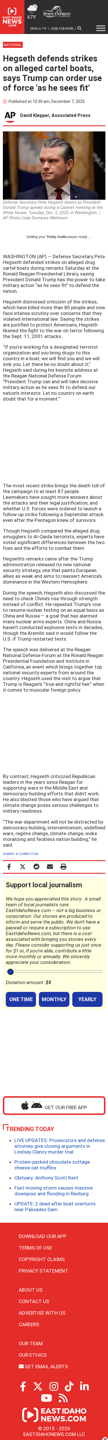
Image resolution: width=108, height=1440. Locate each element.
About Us (31, 1290)
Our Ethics (33, 1355)
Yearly (87, 999)
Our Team (31, 1343)
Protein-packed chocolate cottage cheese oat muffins (52, 1165)
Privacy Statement (43, 1271)
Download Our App (43, 1236)
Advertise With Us (42, 1313)
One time (21, 999)
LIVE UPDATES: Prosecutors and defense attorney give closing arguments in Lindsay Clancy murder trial (59, 1146)
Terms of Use (35, 1248)
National (13, 45)
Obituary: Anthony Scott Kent (46, 1178)
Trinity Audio (56, 237)
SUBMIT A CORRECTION (20, 854)
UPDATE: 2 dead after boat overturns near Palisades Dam (55, 1206)
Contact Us (34, 1301)
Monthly (54, 999)
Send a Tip (38, 29)
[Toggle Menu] (100, 28)
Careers (29, 1324)
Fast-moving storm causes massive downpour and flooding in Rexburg (53, 1190)
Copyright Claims (42, 1259)
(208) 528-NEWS (62, 29)
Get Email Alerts (46, 1366)
